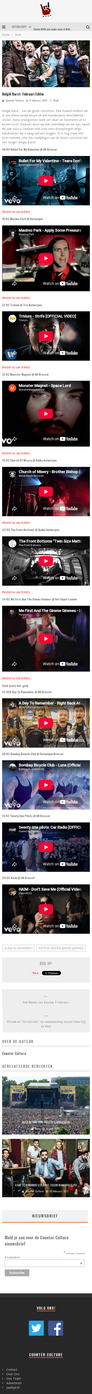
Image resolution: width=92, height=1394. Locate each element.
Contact (11, 1370)
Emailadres (43, 1257)
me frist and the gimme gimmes (61, 948)
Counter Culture (15, 100)
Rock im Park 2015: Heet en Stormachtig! (46, 1122)
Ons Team (13, 1378)
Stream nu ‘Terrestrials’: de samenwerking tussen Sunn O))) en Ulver (46, 1023)
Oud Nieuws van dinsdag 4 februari (46, 1002)
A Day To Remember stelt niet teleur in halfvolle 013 (46, 1185)
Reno (37, 1128)
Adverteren (14, 1383)
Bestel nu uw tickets (16, 212)
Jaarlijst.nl (12, 1387)
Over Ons (12, 1374)
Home (6, 35)
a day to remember (18, 948)
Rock (56, 100)
